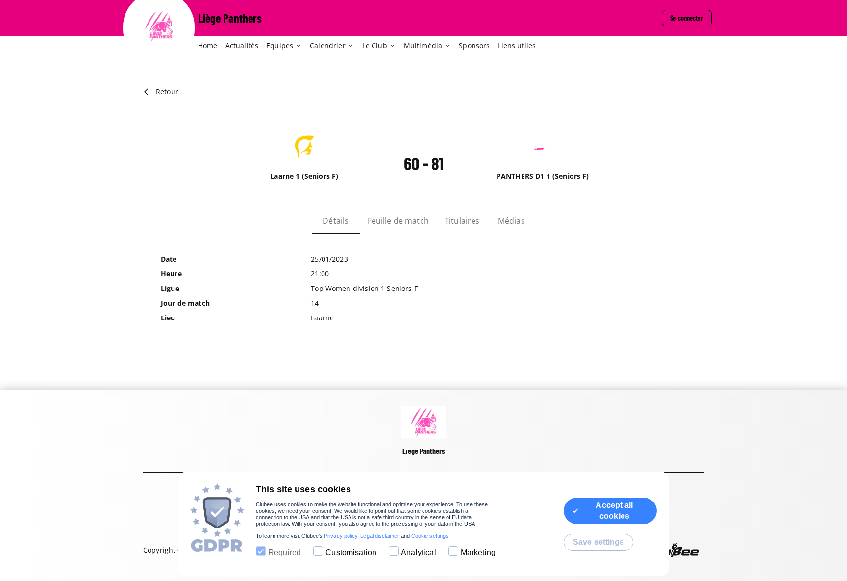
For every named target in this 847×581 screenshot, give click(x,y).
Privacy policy (340, 536)
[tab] (211, 46)
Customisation (350, 552)
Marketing (478, 552)
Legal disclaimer (379, 536)
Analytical (418, 552)
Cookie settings (429, 536)
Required (284, 552)
